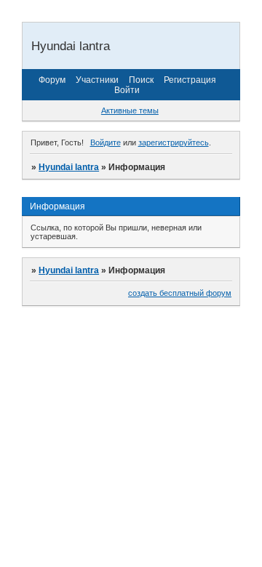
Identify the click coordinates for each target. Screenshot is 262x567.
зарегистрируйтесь (173, 142)
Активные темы (130, 110)
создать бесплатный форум (179, 293)
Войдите (105, 142)
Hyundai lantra (69, 167)
